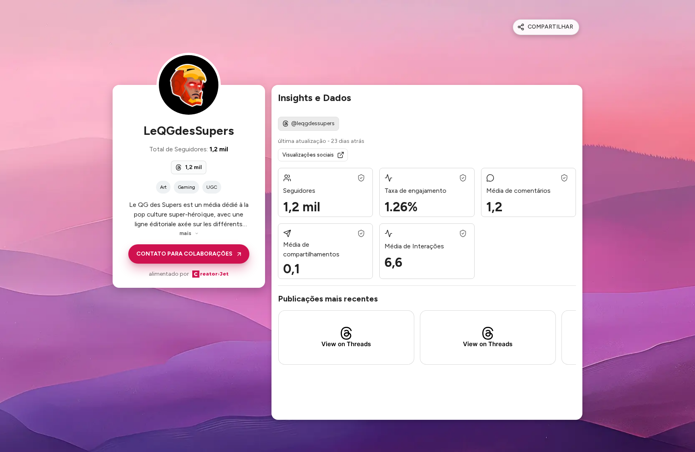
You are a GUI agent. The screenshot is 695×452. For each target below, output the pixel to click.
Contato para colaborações (184, 253)
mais (185, 233)
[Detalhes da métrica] (361, 177)
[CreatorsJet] (210, 274)
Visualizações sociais (308, 155)
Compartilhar (550, 26)
